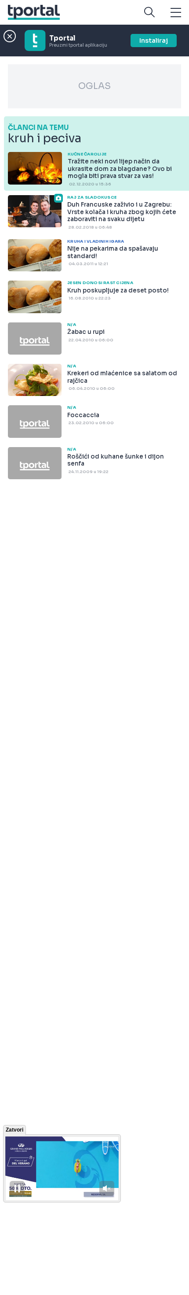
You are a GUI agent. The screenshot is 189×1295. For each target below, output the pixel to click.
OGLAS (94, 86)
